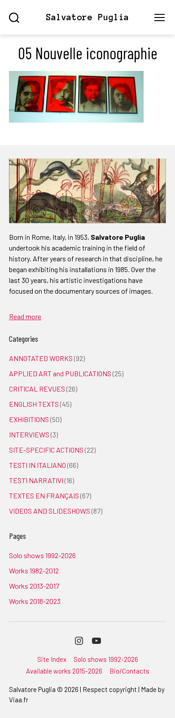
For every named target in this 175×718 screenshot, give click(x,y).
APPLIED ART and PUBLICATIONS (60, 373)
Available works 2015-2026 (64, 671)
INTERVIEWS (29, 434)
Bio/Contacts (129, 671)
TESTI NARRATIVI (36, 480)
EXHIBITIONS (29, 419)
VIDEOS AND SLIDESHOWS (49, 511)
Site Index (51, 659)
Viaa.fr (18, 700)
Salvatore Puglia (87, 17)
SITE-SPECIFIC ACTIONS (46, 449)
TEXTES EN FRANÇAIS (44, 495)
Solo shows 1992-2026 (42, 555)
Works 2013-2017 (34, 585)
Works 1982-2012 (34, 570)
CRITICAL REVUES (37, 388)
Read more (25, 316)
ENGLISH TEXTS (34, 404)
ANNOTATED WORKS (41, 358)
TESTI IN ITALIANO (37, 465)
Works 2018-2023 (35, 601)
